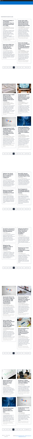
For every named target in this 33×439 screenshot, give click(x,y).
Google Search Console (5, 393)
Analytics (7, 27)
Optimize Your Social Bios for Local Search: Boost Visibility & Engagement (8, 175)
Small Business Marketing (24, 37)
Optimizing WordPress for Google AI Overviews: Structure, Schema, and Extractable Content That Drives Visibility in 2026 (24, 130)
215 (26, 153)
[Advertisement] (16, 10)
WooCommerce (6, 40)
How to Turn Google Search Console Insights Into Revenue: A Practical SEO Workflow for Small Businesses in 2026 (24, 46)
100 (26, 353)
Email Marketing (27, 27)
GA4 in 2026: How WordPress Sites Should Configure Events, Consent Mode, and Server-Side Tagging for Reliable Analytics (8, 323)
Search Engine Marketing (9, 50)
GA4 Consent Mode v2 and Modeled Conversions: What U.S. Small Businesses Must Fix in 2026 (8, 23)
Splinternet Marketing (6, 26)
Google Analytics (11, 338)
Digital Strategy (23, 27)
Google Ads (5, 39)
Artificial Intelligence (23, 135)
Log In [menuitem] (2, 0)
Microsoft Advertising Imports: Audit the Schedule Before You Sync (8, 410)
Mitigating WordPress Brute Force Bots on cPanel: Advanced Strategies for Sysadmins (23, 231)
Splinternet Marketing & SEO (20, 435)
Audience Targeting (6, 421)
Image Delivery (25, 392)
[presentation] (9, 88)
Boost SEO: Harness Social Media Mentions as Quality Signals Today (24, 175)
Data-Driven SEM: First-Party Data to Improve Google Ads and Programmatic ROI (8, 46)
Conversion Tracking (12, 38)
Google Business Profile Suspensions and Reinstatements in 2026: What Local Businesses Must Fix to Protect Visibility (24, 97)
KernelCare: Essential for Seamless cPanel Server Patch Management (9, 230)
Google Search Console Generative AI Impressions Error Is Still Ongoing (24, 409)
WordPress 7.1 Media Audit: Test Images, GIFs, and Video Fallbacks (24, 382)
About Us (3, 435)
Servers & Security (26, 28)
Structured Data (10, 113)
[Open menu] (31, 3)
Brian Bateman (6, 49)
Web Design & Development (6, 104)
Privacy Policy (8, 435)
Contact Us (6, 436)
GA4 (3, 39)
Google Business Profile (6, 314)
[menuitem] (0, 0)
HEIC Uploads (21, 392)
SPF (27, 37)
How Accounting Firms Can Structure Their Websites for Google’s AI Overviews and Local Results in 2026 (24, 299)
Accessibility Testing (21, 391)
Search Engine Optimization (24, 52)
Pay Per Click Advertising (6, 28)
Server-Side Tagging (10, 339)
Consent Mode (7, 38)
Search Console (5, 113)
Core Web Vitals (25, 391)
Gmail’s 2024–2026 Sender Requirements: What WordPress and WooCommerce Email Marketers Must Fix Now (24, 23)
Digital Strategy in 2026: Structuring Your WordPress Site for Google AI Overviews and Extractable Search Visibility (9, 97)
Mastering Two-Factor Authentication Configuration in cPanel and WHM (23, 249)
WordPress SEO (27, 347)
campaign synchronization (11, 421)
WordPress (9, 40)
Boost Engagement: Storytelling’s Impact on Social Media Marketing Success (23, 191)
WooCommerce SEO (24, 147)
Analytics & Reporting (11, 27)
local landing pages (11, 393)
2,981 (27, 429)
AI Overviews (20, 145)
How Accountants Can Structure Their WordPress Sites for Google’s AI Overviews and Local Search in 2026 (23, 331)
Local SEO (22, 102)
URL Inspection (27, 422)
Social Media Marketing (9, 179)
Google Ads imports (10, 422)
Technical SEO (20, 38)
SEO (7, 113)
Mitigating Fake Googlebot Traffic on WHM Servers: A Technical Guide (8, 247)
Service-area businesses (8, 394)
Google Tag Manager (9, 39)
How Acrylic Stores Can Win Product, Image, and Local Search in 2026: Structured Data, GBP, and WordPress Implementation (8, 300)
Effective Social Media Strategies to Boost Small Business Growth (8, 191)
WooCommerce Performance (23, 393)
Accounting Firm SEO (21, 313)
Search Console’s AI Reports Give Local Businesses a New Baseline (7, 382)
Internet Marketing (20, 28)
